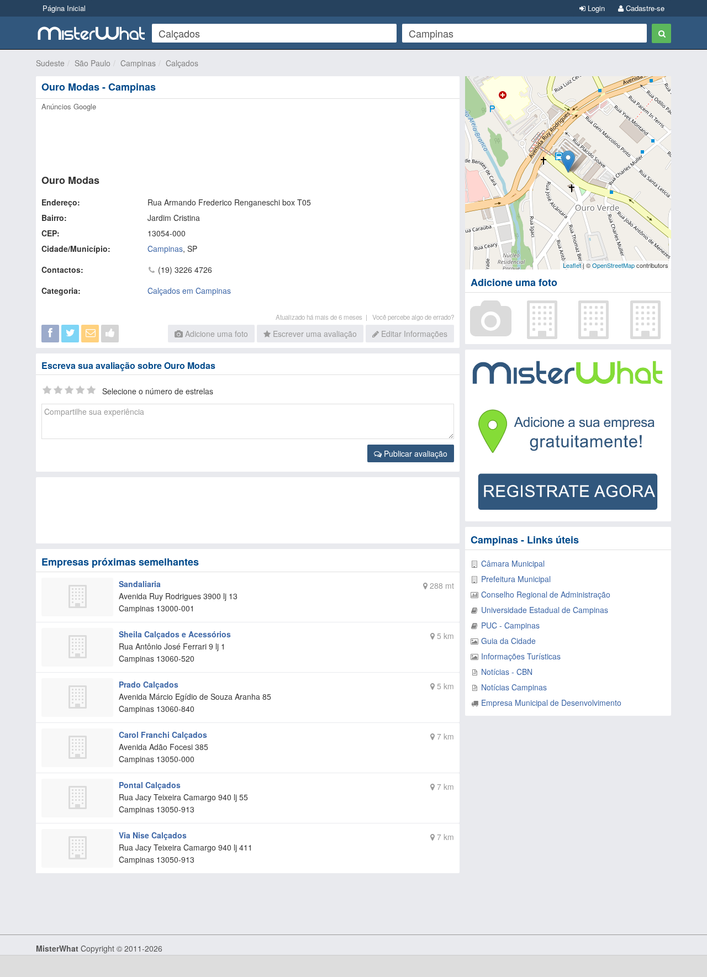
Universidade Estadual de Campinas (544, 609)
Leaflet (572, 265)
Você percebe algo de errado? (413, 317)
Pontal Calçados (150, 784)
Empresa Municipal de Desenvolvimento (551, 702)
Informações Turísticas (521, 656)
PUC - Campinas (510, 625)
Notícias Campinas (514, 687)
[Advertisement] (247, 139)
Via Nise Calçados (153, 835)
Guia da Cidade (508, 640)
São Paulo (92, 62)
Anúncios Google (68, 106)
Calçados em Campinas (189, 290)
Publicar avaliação (414, 453)
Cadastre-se (644, 8)
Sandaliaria (140, 583)
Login (595, 8)
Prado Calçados (148, 684)
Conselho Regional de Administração (545, 594)
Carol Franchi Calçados (163, 734)
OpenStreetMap (613, 265)
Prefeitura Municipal (516, 578)
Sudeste (50, 62)
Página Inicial (64, 8)
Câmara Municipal (513, 563)
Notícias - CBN (506, 671)
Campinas (138, 62)
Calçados (182, 62)
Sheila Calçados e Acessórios (175, 634)
